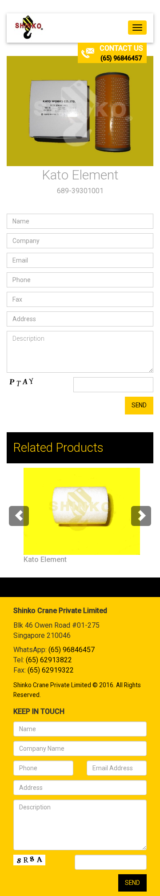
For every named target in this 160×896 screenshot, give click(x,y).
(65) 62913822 (49, 660)
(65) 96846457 (121, 58)
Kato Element (45, 559)
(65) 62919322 (51, 670)
